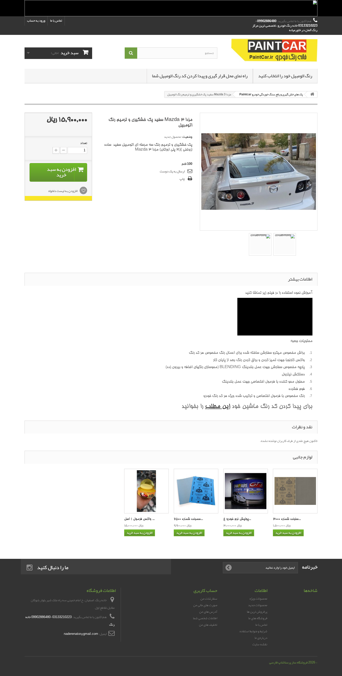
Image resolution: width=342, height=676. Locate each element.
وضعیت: (187, 136)
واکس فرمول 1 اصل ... (139, 519)
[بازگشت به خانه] (312, 94)
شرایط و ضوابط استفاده (253, 631)
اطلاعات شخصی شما (205, 618)
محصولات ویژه (258, 598)
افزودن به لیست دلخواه (63, 191)
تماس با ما (56, 20)
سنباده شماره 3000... (287, 519)
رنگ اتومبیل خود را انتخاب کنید (285, 75)
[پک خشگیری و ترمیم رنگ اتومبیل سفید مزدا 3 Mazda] (260, 244)
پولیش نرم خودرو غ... (237, 519)
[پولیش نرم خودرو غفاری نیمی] (245, 491)
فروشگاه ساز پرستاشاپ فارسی (288, 662)
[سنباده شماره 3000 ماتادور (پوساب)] (295, 491)
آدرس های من (208, 612)
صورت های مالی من (205, 605)
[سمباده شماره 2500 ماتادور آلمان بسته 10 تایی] (196, 491)
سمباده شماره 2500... (188, 519)
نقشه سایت (259, 644)
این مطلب (217, 406)
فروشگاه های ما (257, 618)
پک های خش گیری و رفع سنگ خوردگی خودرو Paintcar (271, 94)
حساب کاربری (205, 590)
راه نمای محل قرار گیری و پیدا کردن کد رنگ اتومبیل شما (200, 75)
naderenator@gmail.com (81, 634)
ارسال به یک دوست (172, 171)
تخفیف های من (208, 625)
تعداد (83, 143)
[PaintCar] (271, 50)
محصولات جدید (257, 605)
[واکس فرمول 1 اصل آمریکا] (146, 491)
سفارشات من (209, 598)
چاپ (182, 179)
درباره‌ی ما (261, 638)
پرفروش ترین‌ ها (257, 612)
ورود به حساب (36, 20)
